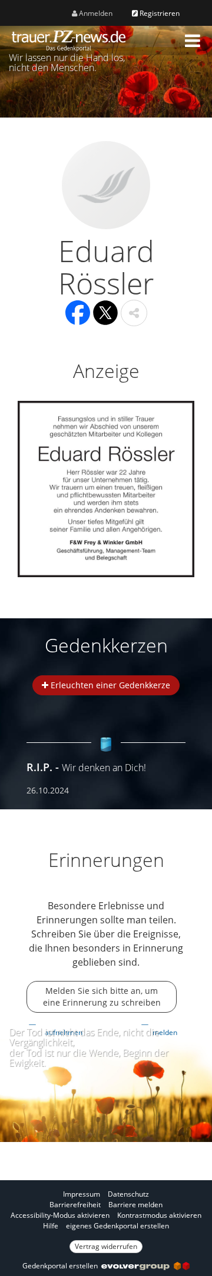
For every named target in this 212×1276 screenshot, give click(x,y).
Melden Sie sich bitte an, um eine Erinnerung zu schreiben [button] (102, 996)
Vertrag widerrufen (106, 1246)
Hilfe (50, 1226)
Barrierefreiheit (75, 1205)
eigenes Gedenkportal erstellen (117, 1226)
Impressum (81, 1194)
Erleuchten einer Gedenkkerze (109, 685)
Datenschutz (128, 1194)
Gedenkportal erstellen (61, 1266)
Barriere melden (135, 1205)
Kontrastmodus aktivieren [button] (159, 1215)
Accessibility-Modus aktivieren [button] (60, 1215)
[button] (192, 40)
